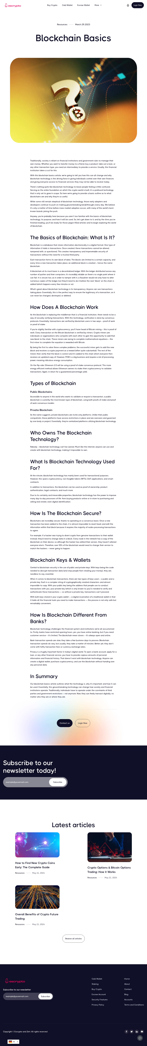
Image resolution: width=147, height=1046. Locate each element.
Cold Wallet (67, 5)
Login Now (138, 5)
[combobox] (13, 1042)
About (127, 984)
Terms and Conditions (134, 1005)
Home (127, 979)
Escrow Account (99, 994)
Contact (128, 989)
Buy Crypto (52, 5)
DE (14, 1042)
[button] (98, 5)
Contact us (65, 723)
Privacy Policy (98, 1005)
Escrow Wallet (83, 5)
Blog (126, 994)
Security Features (100, 1000)
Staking (95, 984)
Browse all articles (73, 939)
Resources (62, 24)
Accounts (128, 1000)
